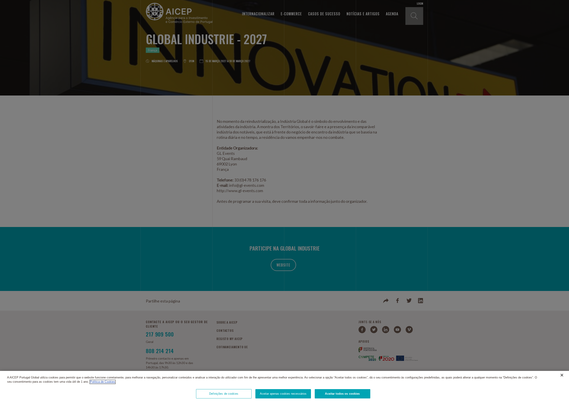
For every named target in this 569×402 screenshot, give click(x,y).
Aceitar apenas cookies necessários (283, 393)
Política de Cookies (102, 382)
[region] (284, 386)
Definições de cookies (223, 393)
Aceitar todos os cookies (342, 393)
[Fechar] (562, 375)
